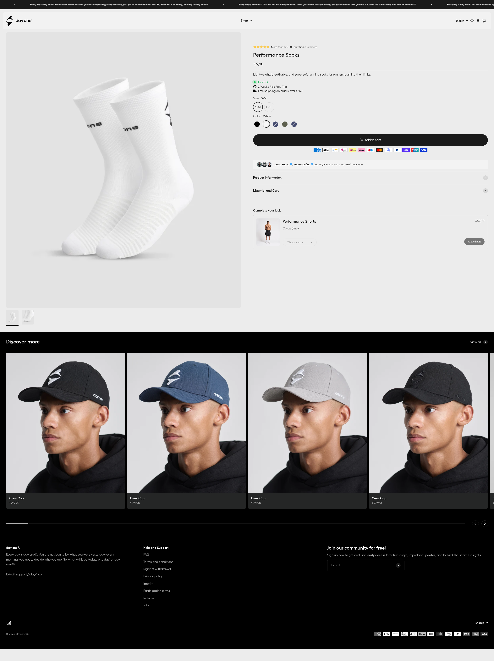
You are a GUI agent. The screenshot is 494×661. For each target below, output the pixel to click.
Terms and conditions (158, 561)
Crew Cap (16, 498)
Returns (148, 598)
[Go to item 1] (12, 318)
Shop (244, 20)
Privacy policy (152, 576)
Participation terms (156, 590)
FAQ (146, 554)
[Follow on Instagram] (8, 622)
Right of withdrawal (157, 569)
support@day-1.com (30, 574)
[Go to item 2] (28, 318)
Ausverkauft (474, 241)
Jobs (146, 605)
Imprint (148, 583)
